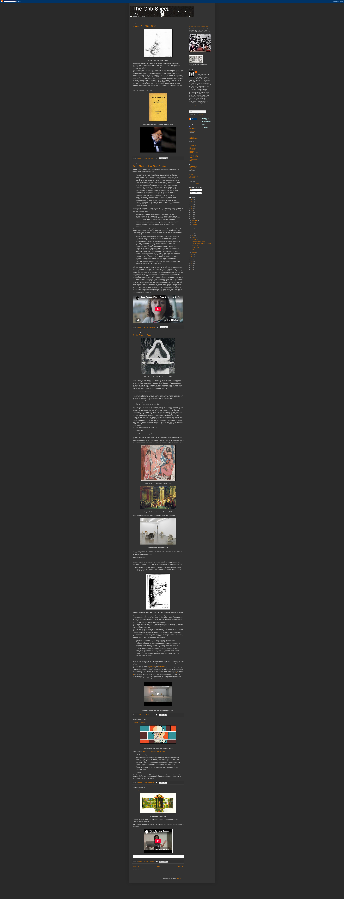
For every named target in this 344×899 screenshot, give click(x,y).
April (193, 235)
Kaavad (136, 790)
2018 (192, 214)
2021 (192, 208)
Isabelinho (199, 72)
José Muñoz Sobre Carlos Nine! (198, 26)
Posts (192, 189)
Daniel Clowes (139, 723)
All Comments (194, 192)
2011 (192, 263)
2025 (192, 202)
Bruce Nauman (152, 666)
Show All (197, 183)
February (194, 239)
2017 (192, 216)
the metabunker (193, 166)
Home (158, 866)
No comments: (151, 158)
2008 (192, 269)
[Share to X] (163, 158)
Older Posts (180, 866)
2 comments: (151, 714)
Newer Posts (136, 866)
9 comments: (151, 782)
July (193, 229)
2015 (192, 254)
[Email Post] (157, 158)
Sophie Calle (161, 666)
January (194, 252)
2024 (192, 204)
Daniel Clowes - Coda (142, 335)
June (193, 231)
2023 (192, 206)
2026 (192, 200)
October (194, 222)
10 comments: (152, 327)
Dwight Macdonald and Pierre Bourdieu (149, 166)
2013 (192, 259)
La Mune (191, 139)
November (194, 220)
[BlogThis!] (162, 158)
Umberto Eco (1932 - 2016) (144, 26)
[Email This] (160, 158)
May (193, 233)
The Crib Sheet (151, 9)
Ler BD (191, 174)
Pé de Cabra (192, 131)
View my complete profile (195, 105)
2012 (192, 261)
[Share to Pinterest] (167, 158)
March (193, 237)
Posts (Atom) (142, 869)
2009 (192, 267)
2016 (192, 218)
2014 (192, 257)
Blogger (178, 878)
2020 (192, 210)
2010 (192, 265)
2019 (192, 212)
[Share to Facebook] (165, 158)
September (195, 224)
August (194, 226)
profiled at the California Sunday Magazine (154, 751)
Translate (201, 114)
